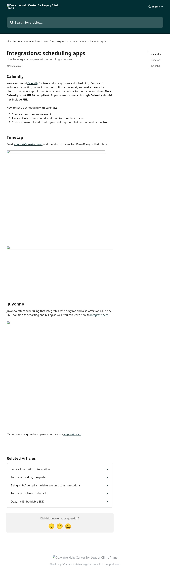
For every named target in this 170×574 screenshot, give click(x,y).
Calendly (32, 83)
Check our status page (75, 564)
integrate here (99, 315)
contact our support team (106, 564)
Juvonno (155, 65)
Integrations (33, 41)
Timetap (155, 60)
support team (72, 434)
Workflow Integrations (56, 41)
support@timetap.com (28, 144)
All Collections (14, 41)
